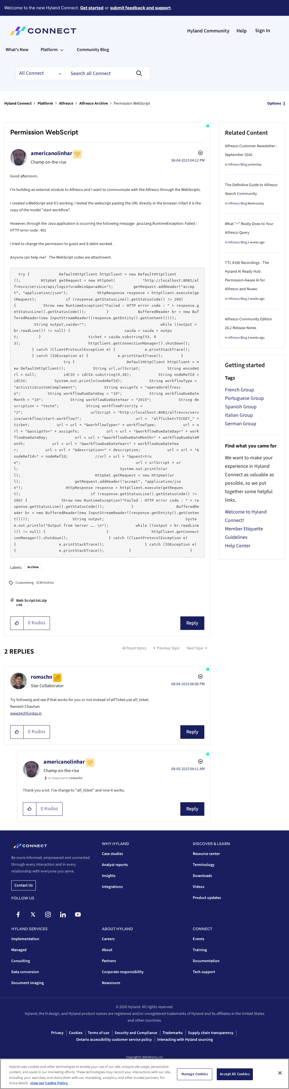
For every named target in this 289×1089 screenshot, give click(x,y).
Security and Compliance (136, 1033)
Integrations (112, 887)
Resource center (206, 854)
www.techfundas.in (26, 713)
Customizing (25, 582)
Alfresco (66, 103)
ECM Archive (45, 582)
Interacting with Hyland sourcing (185, 1039)
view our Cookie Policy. (49, 1083)
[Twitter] (33, 914)
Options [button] (274, 103)
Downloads (202, 876)
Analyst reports (115, 865)
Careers (108, 939)
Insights (108, 876)
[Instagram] (48, 914)
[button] (17, 623)
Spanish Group (241, 406)
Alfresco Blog (237, 164)
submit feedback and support (140, 7)
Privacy (57, 1033)
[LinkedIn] (63, 914)
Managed (19, 950)
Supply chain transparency (210, 1033)
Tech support (204, 972)
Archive (33, 567)
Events (198, 939)
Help (242, 30)
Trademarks (173, 1033)
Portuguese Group (244, 398)
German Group (240, 423)
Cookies (75, 1033)
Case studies (112, 854)
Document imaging (27, 983)
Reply (192, 623)
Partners (109, 961)
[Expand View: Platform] (62, 50)
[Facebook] (18, 914)
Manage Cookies (194, 1074)
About (107, 950)
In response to (65, 778)
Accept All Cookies (234, 1074)
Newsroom (111, 983)
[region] (144, 1074)
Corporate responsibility (123, 972)
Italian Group (239, 415)
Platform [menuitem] (49, 50)
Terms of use (98, 1033)
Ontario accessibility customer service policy (114, 1039)
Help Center (237, 545)
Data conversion (25, 972)
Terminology (203, 865)
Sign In (262, 30)
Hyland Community (208, 30)
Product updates (207, 898)
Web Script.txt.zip (31, 600)
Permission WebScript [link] (132, 103)
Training (200, 950)
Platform (45, 103)
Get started (92, 7)
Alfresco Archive (93, 103)
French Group (239, 389)
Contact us (23, 885)
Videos (198, 887)
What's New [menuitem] (17, 50)
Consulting (20, 961)
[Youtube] (78, 914)
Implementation (25, 939)
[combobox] (107, 73)
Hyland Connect (18, 103)
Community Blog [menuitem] (93, 50)
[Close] (280, 1073)
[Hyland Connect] (43, 31)
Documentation (206, 961)
